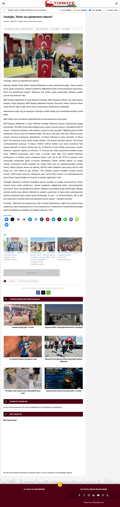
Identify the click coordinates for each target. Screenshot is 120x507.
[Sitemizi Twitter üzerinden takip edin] (84, 495)
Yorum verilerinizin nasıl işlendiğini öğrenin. (57, 473)
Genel (17, 29)
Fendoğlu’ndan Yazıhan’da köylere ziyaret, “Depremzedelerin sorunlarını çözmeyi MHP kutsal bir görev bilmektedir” (42, 256)
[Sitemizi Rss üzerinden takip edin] (107, 495)
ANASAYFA (13, 21)
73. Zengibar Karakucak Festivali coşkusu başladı (26, 10)
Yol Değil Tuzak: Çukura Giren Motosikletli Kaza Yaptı (23, 392)
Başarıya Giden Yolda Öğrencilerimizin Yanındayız (63, 327)
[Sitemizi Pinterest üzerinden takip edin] (103, 495)
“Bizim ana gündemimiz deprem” (28, 281)
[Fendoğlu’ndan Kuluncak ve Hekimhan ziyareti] (16, 244)
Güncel (22, 29)
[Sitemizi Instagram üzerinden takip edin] (89, 495)
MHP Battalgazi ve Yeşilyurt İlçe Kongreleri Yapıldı (70, 253)
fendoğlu (12, 281)
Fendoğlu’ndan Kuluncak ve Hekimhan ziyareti (16, 253)
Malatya (30, 29)
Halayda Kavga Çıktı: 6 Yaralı (23, 327)
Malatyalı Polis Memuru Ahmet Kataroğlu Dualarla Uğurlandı (63, 360)
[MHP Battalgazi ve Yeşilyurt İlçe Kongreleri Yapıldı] (70, 244)
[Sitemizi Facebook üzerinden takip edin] (79, 495)
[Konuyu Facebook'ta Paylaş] (38, 293)
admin (67, 29)
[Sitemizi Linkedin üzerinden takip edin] (93, 495)
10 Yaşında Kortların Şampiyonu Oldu (23, 359)
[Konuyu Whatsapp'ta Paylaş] (48, 293)
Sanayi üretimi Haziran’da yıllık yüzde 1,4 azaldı (63, 391)
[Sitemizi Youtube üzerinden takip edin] (98, 495)
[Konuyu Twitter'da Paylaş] (43, 293)
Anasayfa (6, 21)
